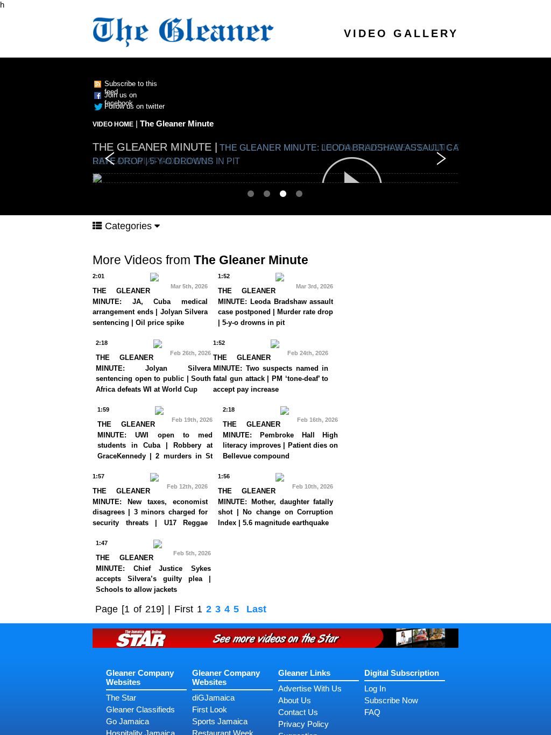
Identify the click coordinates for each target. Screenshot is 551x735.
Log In (375, 688)
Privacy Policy (303, 724)
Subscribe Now (391, 700)
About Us (294, 700)
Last (256, 609)
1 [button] (251, 193)
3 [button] (283, 193)
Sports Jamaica (220, 721)
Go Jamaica (127, 721)
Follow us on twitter (134, 106)
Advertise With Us (310, 688)
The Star (121, 697)
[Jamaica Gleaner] (184, 30)
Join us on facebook (120, 99)
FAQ (372, 712)
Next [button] (441, 158)
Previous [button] (109, 158)
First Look (209, 709)
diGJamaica (213, 697)
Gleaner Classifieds (140, 709)
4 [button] (299, 193)
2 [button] (267, 193)
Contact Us (298, 712)
